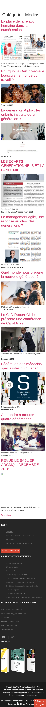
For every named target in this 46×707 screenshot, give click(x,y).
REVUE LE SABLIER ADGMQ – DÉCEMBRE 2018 (20, 464)
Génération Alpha (12, 567)
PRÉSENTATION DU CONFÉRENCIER (20, 536)
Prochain (6, 515)
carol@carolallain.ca (8, 629)
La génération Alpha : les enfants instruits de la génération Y (21, 114)
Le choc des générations (14, 563)
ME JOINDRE (11, 539)
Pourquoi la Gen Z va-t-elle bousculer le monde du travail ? (22, 75)
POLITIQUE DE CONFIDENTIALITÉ (19, 543)
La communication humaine (15, 593)
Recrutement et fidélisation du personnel (20, 582)
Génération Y (16, 575)
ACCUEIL (9, 532)
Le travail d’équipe (12, 590)
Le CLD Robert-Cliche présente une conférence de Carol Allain (21, 319)
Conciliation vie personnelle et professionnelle (22, 586)
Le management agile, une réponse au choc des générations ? (22, 221)
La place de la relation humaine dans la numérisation (18, 25)
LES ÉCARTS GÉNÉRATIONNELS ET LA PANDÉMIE (22, 165)
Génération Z (10, 571)
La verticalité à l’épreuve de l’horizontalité (20, 578)
